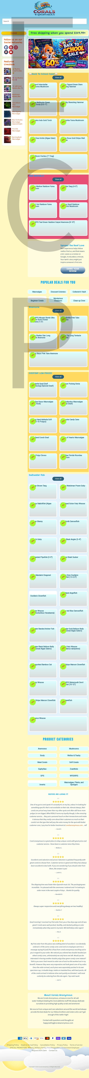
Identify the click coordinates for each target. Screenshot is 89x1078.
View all (58, 77)
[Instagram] (16, 47)
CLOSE (13, 33)
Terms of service (76, 1045)
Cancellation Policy (47, 1045)
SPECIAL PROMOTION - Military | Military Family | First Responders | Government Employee (44, 1047)
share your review (73, 270)
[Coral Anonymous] (6, 52)
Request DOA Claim (39, 1050)
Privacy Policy (62, 1045)
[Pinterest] (11, 47)
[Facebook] (6, 47)
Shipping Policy (13, 1045)
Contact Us (53, 1050)
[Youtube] (11, 52)
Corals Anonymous (44, 1067)
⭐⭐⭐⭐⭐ (58, 801)
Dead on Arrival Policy (29, 1045)
